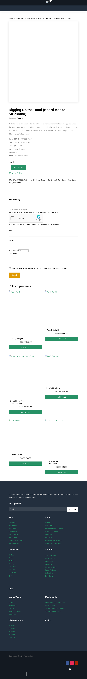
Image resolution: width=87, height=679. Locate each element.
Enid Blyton (49, 576)
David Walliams (50, 570)
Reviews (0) (14, 199)
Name (11, 230)
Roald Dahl (49, 561)
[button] (15, 173)
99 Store (12, 634)
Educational (20, 18)
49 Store (12, 628)
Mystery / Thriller (15, 611)
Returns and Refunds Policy (55, 602)
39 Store (12, 625)
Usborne (12, 570)
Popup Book (13, 537)
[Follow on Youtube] (76, 663)
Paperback (12, 529)
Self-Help (48, 537)
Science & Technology (53, 543)
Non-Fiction (49, 526)
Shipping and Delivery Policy (55, 608)
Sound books (13, 534)
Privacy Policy (50, 605)
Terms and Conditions (53, 611)
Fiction (47, 523)
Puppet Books (14, 543)
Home (11, 18)
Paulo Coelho (50, 558)
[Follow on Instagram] (72, 663)
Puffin (11, 558)
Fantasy (11, 608)
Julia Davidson (50, 555)
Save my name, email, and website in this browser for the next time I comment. (39, 268)
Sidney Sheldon (50, 567)
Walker (11, 561)
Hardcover (12, 523)
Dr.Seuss (48, 564)
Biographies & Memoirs (53, 540)
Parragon (12, 564)
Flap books (13, 532)
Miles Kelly (12, 567)
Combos (12, 637)
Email (11, 240)
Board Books (45, 180)
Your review (13, 253)
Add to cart (18, 167)
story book (17, 183)
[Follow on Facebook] (67, 663)
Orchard (54, 180)
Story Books (30, 18)
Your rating (13, 251)
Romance (48, 534)
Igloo (10, 576)
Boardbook (13, 526)
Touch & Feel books (16, 540)
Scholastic (12, 573)
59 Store (12, 631)
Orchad (11, 555)
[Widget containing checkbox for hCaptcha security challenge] (26, 218)
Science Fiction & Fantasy (54, 529)
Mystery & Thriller (51, 532)
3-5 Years (36, 180)
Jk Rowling (49, 573)
